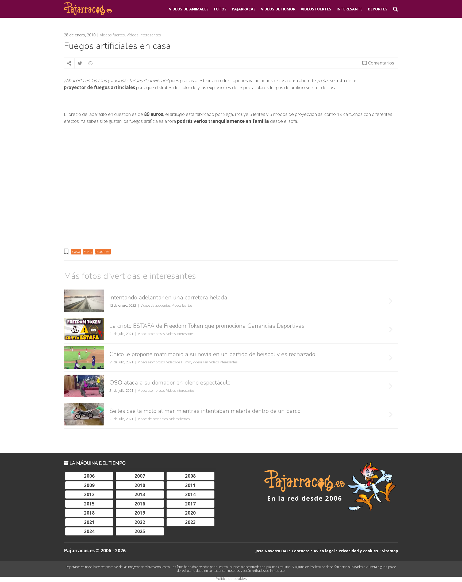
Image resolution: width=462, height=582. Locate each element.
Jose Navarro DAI (271, 550)
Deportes (377, 9)
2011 (190, 485)
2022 (139, 522)
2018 (89, 513)
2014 (190, 494)
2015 (89, 504)
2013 (139, 494)
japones (103, 251)
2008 (190, 476)
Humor (278, 9)
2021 (89, 522)
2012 (89, 494)
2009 (89, 485)
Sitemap (390, 550)
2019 (139, 513)
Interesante (350, 9)
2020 (190, 513)
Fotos (220, 9)
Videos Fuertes (316, 9)
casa (76, 251)
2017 (190, 504)
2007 (139, 476)
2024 (89, 531)
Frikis (88, 251)
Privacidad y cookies (358, 550)
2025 (139, 531)
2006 (89, 476)
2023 (190, 522)
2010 (139, 485)
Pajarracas (244, 9)
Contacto (301, 550)
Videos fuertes (112, 35)
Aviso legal (324, 550)
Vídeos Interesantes (144, 35)
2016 (139, 504)
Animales (189, 9)
